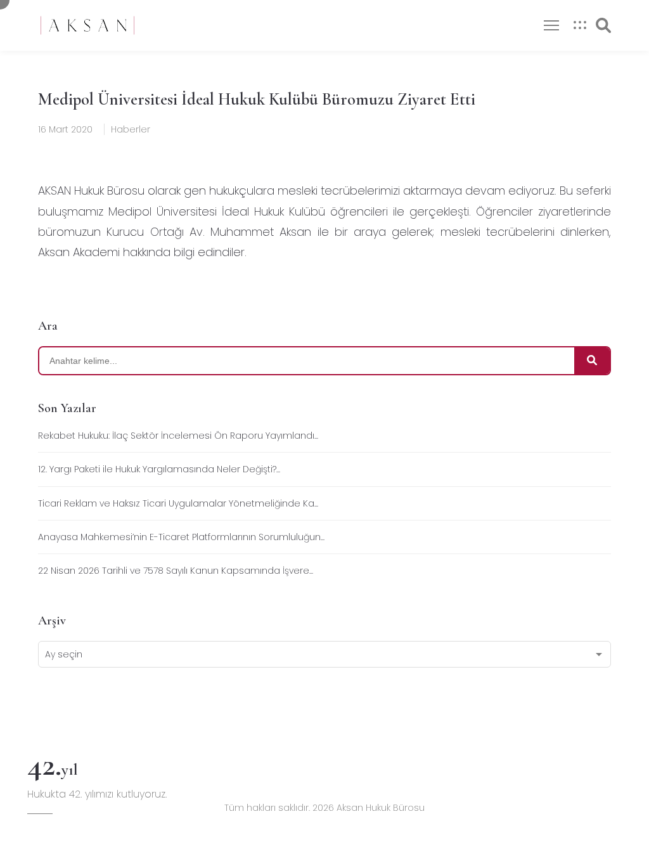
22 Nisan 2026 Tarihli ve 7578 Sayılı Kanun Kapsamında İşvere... (175, 570)
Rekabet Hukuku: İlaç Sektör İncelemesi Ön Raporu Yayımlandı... (178, 435)
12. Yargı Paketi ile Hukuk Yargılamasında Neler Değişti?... (159, 469)
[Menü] (551, 25)
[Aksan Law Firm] (87, 25)
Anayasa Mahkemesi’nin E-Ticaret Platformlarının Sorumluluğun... (181, 537)
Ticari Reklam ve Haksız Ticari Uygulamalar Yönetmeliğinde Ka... (178, 503)
